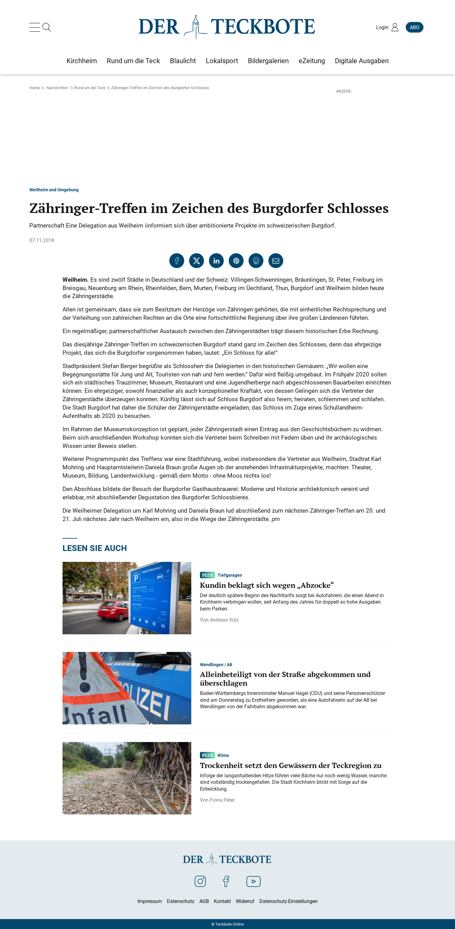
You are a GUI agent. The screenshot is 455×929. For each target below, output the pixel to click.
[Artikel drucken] (256, 260)
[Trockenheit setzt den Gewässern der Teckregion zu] (127, 777)
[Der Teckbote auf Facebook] (226, 881)
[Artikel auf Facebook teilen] (176, 260)
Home (34, 87)
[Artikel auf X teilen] (196, 260)
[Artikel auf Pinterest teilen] (236, 260)
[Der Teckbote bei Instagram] (200, 881)
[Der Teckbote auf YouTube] (253, 881)
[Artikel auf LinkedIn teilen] (216, 260)
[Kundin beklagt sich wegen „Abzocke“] (127, 597)
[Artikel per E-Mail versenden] (275, 260)
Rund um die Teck (90, 87)
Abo (414, 27)
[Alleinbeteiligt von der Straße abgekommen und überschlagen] (127, 687)
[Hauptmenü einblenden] (35, 27)
